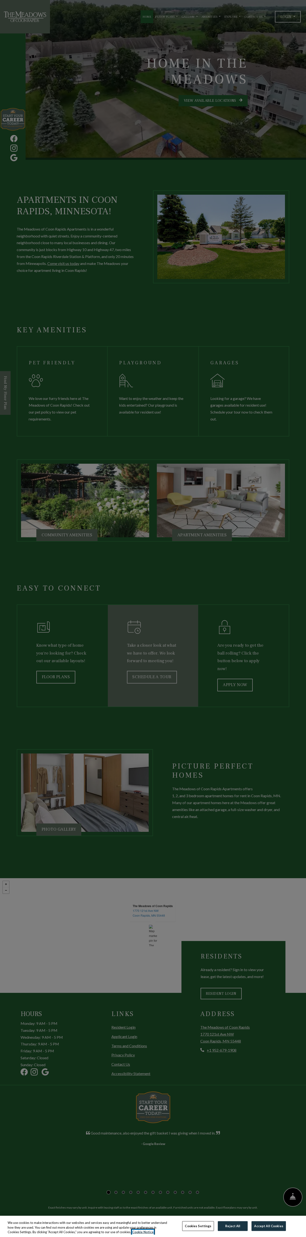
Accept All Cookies (268, 1226)
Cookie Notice (143, 1232)
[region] (153, 1226)
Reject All (232, 1226)
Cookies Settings (198, 1226)
